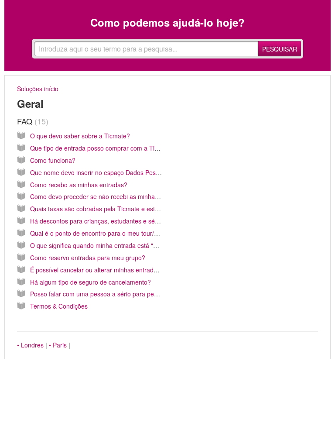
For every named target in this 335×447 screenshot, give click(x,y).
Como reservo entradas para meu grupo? (87, 257)
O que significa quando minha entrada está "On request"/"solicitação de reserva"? (143, 245)
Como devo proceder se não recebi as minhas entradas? (109, 196)
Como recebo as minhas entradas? (78, 184)
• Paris (58, 344)
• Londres (30, 344)
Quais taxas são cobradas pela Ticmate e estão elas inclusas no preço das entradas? (148, 208)
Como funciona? (52, 160)
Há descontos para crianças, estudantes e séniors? (101, 221)
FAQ (31, 121)
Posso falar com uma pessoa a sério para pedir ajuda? (105, 293)
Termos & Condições (59, 306)
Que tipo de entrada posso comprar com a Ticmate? (102, 148)
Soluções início (37, 88)
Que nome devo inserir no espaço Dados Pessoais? (102, 172)
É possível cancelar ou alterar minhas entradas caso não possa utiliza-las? (133, 269)
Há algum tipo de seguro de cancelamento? (90, 282)
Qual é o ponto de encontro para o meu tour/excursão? (106, 233)
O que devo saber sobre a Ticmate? (80, 135)
